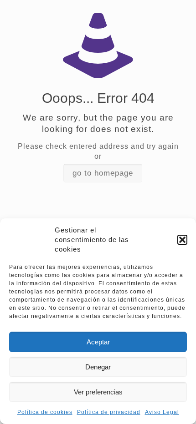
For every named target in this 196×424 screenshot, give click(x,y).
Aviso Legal (162, 412)
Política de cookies (44, 412)
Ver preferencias (98, 392)
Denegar (98, 367)
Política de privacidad (108, 412)
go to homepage (102, 173)
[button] (182, 239)
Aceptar (98, 342)
